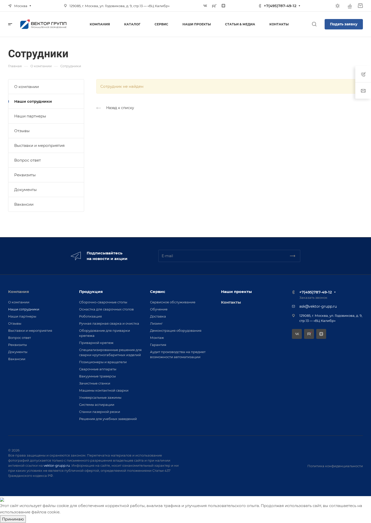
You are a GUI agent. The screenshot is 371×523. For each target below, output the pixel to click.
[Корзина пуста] (360, 5)
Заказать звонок (313, 297)
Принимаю (13, 519)
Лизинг (156, 323)
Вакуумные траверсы (97, 376)
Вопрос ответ (27, 160)
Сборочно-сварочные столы (103, 302)
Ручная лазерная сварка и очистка (109, 323)
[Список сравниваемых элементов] (349, 5)
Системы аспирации (96, 405)
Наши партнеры (30, 116)
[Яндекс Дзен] (223, 5)
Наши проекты (236, 291)
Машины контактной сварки (103, 390)
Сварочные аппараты (97, 369)
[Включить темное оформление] (337, 6)
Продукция (91, 291)
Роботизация (90, 316)
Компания (18, 291)
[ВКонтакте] (205, 5)
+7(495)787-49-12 (280, 5)
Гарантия (158, 345)
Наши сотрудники (33, 101)
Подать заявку (344, 24)
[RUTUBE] (214, 5)
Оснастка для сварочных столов (106, 309)
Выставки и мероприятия (39, 145)
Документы (25, 189)
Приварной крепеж (96, 343)
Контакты (231, 302)
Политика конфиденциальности (335, 466)
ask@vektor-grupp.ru (318, 306)
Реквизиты (25, 174)
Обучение (159, 309)
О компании (26, 86)
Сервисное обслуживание (172, 302)
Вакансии (23, 204)
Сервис (157, 291)
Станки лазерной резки (99, 412)
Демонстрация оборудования (175, 330)
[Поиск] (314, 24)
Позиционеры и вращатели (103, 362)
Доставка (158, 316)
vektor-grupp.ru (57, 465)
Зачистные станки (94, 383)
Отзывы (22, 130)
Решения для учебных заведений (108, 419)
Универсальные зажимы (100, 397)
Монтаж (157, 338)
